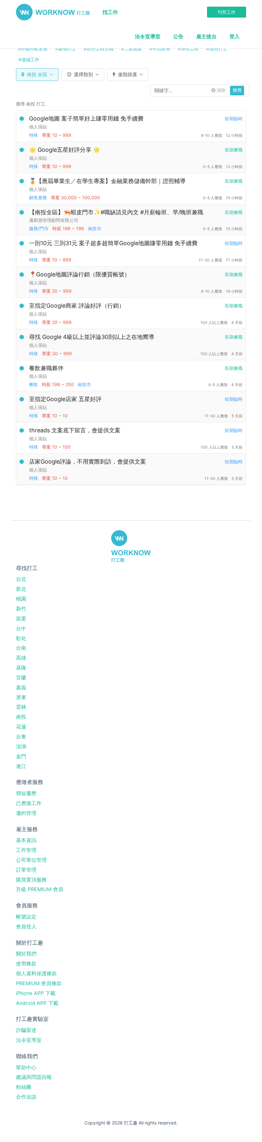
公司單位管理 (31, 860)
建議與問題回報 (34, 1077)
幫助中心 (26, 1067)
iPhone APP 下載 (36, 993)
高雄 (21, 658)
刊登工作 (226, 12)
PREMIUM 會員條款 (39, 983)
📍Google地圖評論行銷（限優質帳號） (79, 274)
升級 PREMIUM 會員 (39, 889)
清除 (220, 90)
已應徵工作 (29, 803)
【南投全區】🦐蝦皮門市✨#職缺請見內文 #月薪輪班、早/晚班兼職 (116, 212)
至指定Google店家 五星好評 (65, 399)
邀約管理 (26, 813)
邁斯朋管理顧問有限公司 (53, 220)
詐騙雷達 (26, 1030)
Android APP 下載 (37, 1003)
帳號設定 (26, 916)
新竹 (21, 608)
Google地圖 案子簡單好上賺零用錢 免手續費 (86, 118)
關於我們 (26, 953)
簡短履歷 (26, 793)
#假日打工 (216, 48)
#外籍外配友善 (33, 48)
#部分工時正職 (98, 48)
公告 (178, 36)
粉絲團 (23, 1087)
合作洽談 (26, 1097)
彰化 (21, 638)
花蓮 (21, 726)
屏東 (21, 697)
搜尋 (237, 90)
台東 (21, 736)
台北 (21, 579)
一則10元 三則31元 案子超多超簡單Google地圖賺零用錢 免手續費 (113, 243)
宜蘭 (21, 677)
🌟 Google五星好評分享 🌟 (64, 149)
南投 (21, 717)
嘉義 (21, 687)
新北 (21, 589)
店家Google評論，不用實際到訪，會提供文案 (87, 461)
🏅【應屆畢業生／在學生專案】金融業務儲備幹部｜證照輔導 (107, 181)
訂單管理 (26, 870)
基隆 (21, 667)
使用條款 (26, 963)
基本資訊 (26, 840)
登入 (234, 36)
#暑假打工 (65, 48)
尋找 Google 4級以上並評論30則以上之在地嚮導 (91, 336)
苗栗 (21, 618)
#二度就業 (131, 48)
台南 (21, 648)
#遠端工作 (29, 59)
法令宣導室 (147, 36)
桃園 (21, 599)
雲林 (21, 707)
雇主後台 (206, 36)
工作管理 (26, 850)
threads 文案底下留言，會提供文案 (74, 430)
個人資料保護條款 (36, 973)
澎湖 (21, 746)
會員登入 (26, 926)
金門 (21, 756)
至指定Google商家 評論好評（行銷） (77, 305)
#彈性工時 (188, 48)
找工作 (110, 12)
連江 (21, 766)
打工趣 (53, 12)
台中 (21, 628)
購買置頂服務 (31, 879)
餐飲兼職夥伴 (46, 368)
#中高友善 (160, 48)
